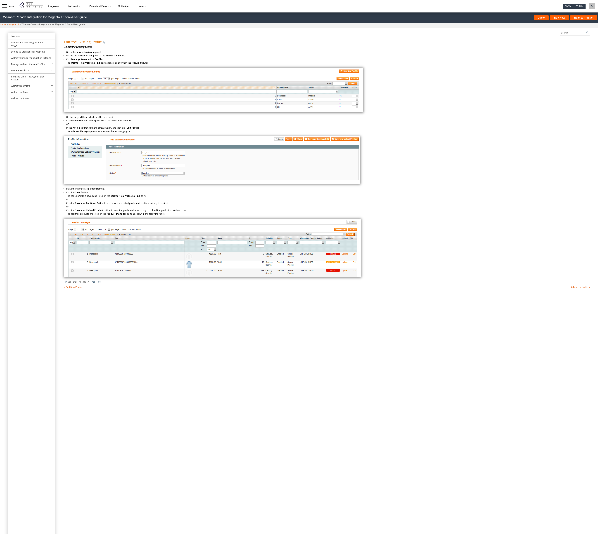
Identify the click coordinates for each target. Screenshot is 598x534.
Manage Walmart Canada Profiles (28, 64)
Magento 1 (13, 24)
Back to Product (583, 17)
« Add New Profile (73, 287)
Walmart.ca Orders (20, 85)
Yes (93, 282)
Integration (53, 6)
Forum (579, 6)
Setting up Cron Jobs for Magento (28, 51)
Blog (568, 6)
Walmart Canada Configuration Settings (31, 57)
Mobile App (123, 6)
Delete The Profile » (580, 287)
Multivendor (74, 6)
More (141, 6)
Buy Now (559, 17)
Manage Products (20, 70)
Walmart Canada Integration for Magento (27, 44)
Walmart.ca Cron (19, 92)
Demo (541, 17)
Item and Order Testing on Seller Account (27, 78)
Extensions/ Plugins (99, 6)
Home (3, 24)
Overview (15, 36)
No (99, 282)
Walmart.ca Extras (20, 98)
